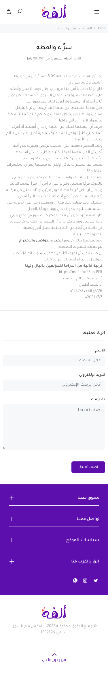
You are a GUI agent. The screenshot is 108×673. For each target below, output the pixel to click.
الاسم (100, 351)
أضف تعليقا (88, 467)
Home (101, 28)
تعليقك (98, 400)
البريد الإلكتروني (92, 375)
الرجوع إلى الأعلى (54, 660)
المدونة (87, 28)
